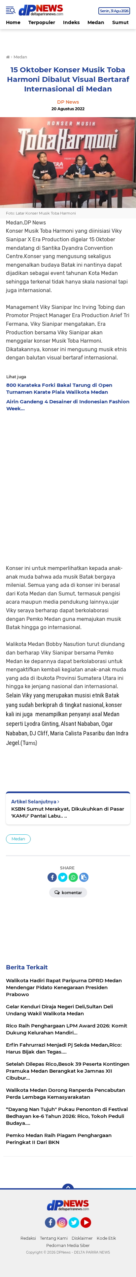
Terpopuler (41, 22)
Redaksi (28, 1238)
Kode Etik (106, 1238)
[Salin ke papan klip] (83, 877)
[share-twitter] (62, 877)
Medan (95, 22)
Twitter (77, 1231)
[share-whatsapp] (73, 877)
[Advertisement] (68, 486)
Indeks (71, 22)
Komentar (71, 892)
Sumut (120, 22)
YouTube (90, 1231)
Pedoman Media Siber (68, 1245)
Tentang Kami (54, 1238)
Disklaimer (82, 1238)
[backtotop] (68, 1189)
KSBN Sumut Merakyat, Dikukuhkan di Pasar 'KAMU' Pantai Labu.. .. (67, 812)
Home (13, 22)
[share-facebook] (52, 877)
